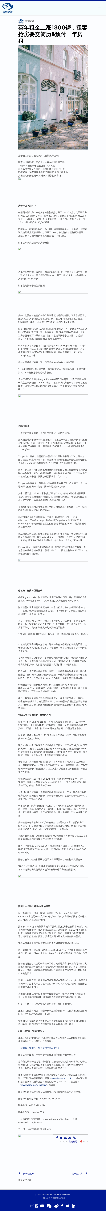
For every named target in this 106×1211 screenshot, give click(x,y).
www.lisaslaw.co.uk (61, 1078)
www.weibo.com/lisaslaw (33, 1085)
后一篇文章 (80, 1172)
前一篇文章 (26, 1172)
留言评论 (73, 1141)
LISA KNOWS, (43, 1194)
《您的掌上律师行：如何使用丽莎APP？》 (39, 1047)
